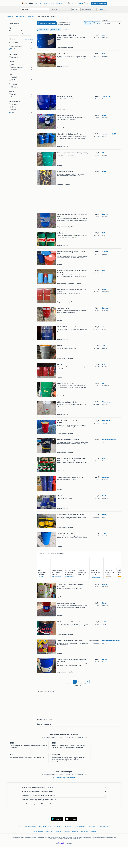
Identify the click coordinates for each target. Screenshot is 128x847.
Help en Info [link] (57, 826)
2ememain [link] (84, 831)
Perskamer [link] (58, 831)
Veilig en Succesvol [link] (45, 826)
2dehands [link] (75, 831)
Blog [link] (19, 826)
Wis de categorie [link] (28, 39)
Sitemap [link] (93, 831)
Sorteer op (105, 20)
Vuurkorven (54, 29)
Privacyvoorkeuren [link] (104, 826)
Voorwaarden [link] (46, 3)
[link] (27, 3)
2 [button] (78, 682)
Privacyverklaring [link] (80, 826)
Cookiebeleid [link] (92, 826)
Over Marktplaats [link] (37, 831)
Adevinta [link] (67, 831)
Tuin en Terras (41, 29)
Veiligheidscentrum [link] (56, 3)
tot (21, 30)
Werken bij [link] (49, 831)
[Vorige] (70, 682)
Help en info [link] (38, 3)
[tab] (88, 23)
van (10, 30)
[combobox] (35, 9)
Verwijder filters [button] (66, 29)
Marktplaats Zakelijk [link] (30, 826)
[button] (79, 3)
